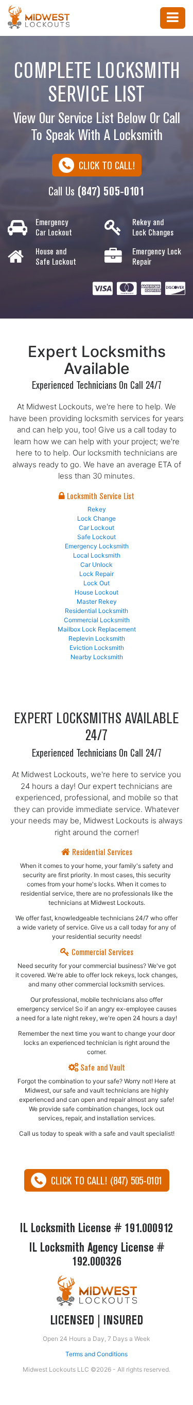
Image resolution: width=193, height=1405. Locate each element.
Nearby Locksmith (97, 657)
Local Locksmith (96, 555)
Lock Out (96, 583)
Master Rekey (97, 601)
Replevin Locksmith (96, 638)
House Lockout (96, 592)
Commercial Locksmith (97, 620)
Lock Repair (96, 574)
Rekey (96, 509)
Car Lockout (96, 527)
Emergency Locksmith (97, 546)
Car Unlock (96, 564)
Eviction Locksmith (96, 647)
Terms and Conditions (96, 1354)
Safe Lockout (96, 537)
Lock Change (96, 518)
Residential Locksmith (96, 611)
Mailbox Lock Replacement (97, 629)
